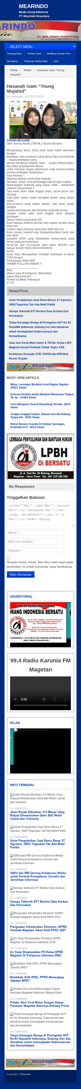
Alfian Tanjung (28, 279)
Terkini (27, 70)
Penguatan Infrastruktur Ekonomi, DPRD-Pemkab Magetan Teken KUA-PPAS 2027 (38, 928)
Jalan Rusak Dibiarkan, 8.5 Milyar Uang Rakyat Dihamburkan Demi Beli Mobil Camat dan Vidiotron (37, 815)
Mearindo (33, 6)
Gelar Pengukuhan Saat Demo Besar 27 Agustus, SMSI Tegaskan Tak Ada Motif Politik (37, 844)
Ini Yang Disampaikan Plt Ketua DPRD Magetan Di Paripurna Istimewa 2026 (36, 953)
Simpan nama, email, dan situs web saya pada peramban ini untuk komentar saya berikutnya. (40, 564)
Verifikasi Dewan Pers (59, 53)
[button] (14, 624)
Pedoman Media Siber (36, 61)
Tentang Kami (14, 53)
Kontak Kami (34, 53)
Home (14, 70)
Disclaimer (12, 61)
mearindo (17, 96)
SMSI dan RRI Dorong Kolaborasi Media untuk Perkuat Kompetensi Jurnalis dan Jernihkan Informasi (38, 876)
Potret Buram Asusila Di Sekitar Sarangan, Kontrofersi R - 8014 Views (37, 425)
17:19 (10, 282)
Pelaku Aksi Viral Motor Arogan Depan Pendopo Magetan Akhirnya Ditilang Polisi (39, 1004)
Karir (56, 61)
